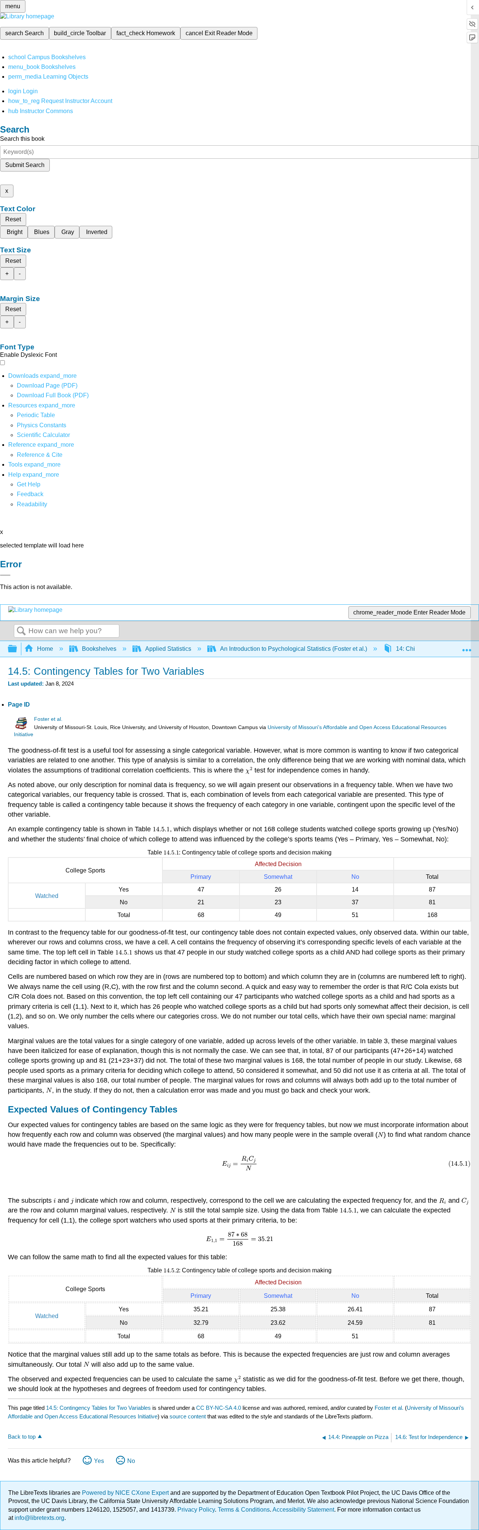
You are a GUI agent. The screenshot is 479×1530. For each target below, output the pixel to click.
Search (21, 631)
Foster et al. (48, 719)
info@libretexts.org (38, 1518)
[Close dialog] (5, 575)
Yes (99, 1461)
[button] (30, 494)
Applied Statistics (168, 649)
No (131, 1461)
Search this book (22, 139)
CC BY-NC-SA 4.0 (218, 1408)
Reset (13, 219)
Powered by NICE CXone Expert (126, 1493)
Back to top (22, 1436)
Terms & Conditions (244, 1509)
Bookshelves (99, 649)
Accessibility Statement (303, 1509)
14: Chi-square (415, 649)
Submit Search (25, 165)
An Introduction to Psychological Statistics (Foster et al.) (294, 649)
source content (188, 1416)
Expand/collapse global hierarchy (17, 649)
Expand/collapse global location (466, 646)
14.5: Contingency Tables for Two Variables (98, 1408)
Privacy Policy (196, 1509)
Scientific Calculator (43, 435)
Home (45, 649)
